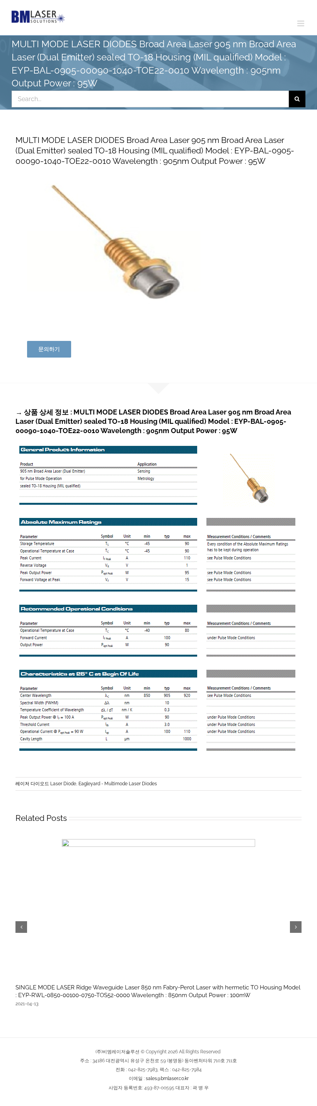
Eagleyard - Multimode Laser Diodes (117, 783)
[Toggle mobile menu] (301, 23)
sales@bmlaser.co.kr (167, 1078)
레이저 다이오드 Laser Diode (45, 783)
